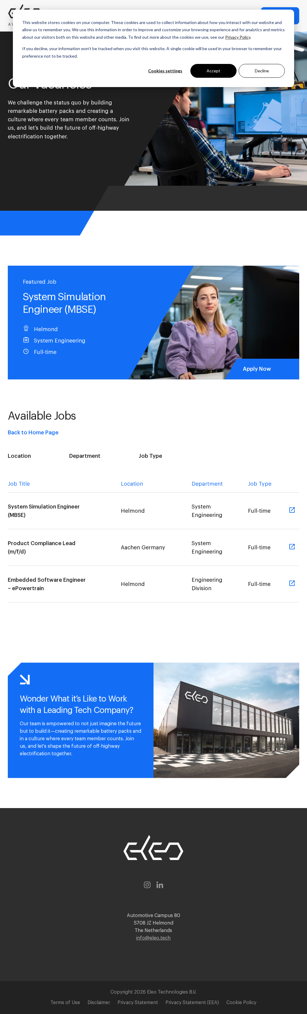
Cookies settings (165, 70)
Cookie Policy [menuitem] (241, 1002)
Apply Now (257, 369)
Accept (213, 70)
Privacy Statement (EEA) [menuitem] (192, 1002)
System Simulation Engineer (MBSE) (44, 511)
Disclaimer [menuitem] (99, 1002)
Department (84, 456)
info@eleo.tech (153, 938)
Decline (262, 70)
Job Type (150, 456)
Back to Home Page (33, 432)
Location (19, 456)
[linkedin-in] (159, 886)
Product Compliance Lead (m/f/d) (42, 547)
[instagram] (147, 886)
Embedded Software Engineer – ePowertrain (47, 584)
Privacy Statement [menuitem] (138, 1002)
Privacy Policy (237, 37)
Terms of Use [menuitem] (65, 1002)
